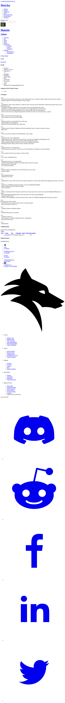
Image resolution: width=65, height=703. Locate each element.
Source (5, 43)
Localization (7, 44)
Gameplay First (11, 354)
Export (8, 47)
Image (5, 40)
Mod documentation (12, 343)
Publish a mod (10, 339)
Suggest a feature (11, 357)
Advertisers (10, 376)
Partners (9, 375)
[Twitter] (34, 701)
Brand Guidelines (11, 369)
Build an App (10, 338)
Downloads (33, 233)
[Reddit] (34, 519)
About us (9, 363)
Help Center (10, 386)
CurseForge (3, 1)
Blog (8, 367)
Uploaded (18, 233)
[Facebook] (34, 580)
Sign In (13, 1)
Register (9, 1)
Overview (6, 37)
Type (2, 233)
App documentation (12, 342)
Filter (2, 231)
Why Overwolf (11, 340)
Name (6, 233)
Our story (9, 364)
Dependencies (10, 51)
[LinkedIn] (34, 640)
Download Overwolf (12, 355)
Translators (9, 49)
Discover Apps (10, 352)
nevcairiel (6, 74)
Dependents (10, 53)
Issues (5, 41)
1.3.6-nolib (6, 235)
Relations (6, 50)
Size (12, 233)
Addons (4, 34)
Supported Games (11, 387)
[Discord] (34, 459)
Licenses (9, 393)
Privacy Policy (10, 390)
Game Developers (11, 379)
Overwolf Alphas (11, 391)
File (5, 39)
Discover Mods (11, 351)
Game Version (25, 233)
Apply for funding (11, 345)
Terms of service (11, 388)
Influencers (10, 378)
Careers (9, 366)
